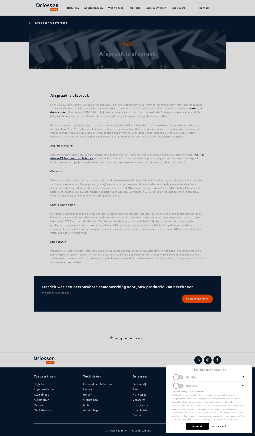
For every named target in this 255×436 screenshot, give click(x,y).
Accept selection (220, 426)
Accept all (197, 426)
